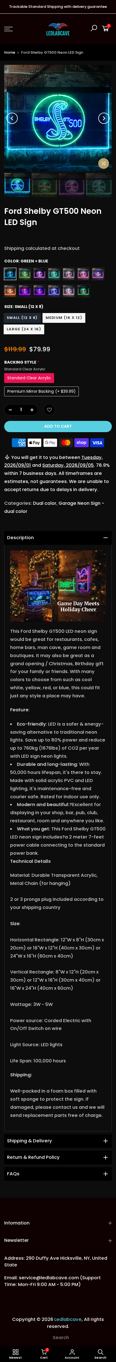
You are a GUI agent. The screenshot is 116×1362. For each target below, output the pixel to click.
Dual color (44, 503)
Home (9, 52)
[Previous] (12, 118)
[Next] (104, 118)
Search (61, 1337)
